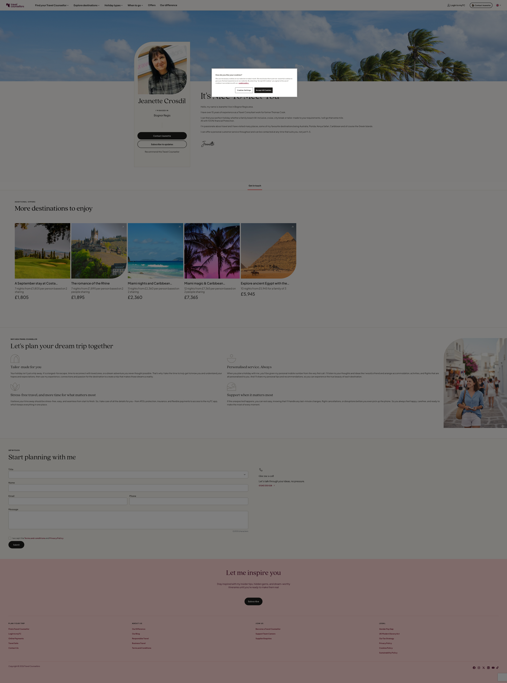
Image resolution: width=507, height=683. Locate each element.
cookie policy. (244, 83)
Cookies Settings (244, 90)
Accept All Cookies (263, 90)
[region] (254, 82)
